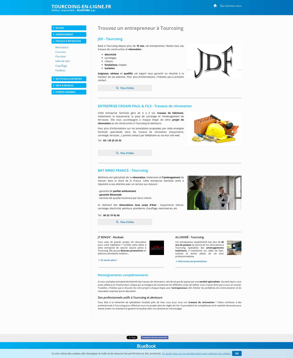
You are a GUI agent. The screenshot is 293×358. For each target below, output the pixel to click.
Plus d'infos (127, 88)
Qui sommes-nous (230, 6)
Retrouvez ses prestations (192, 261)
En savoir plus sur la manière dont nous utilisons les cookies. (196, 353)
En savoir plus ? (108, 260)
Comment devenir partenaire (154, 337)
